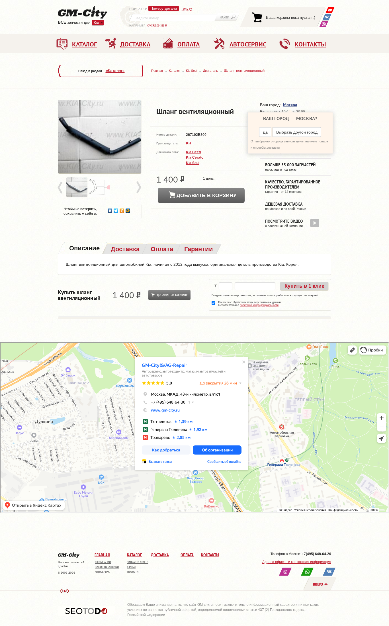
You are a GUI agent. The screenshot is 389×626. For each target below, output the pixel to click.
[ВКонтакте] (326, 17)
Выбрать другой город (297, 132)
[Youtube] (329, 10)
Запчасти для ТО (137, 562)
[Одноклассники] (122, 209)
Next (138, 188)
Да (265, 132)
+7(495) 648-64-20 (316, 554)
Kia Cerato (194, 157)
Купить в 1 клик (304, 286)
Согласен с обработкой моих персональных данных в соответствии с (249, 303)
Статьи (131, 566)
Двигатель (210, 70)
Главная (157, 70)
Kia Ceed (193, 152)
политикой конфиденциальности (259, 305)
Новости (132, 571)
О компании (103, 562)
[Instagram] (323, 24)
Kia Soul (191, 70)
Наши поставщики (107, 566)
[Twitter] (116, 209)
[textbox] (173, 17)
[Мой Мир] (128, 209)
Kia (188, 144)
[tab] (84, 249)
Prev (61, 188)
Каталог (174, 70)
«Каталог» (115, 70)
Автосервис (102, 571)
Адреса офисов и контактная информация (296, 562)
